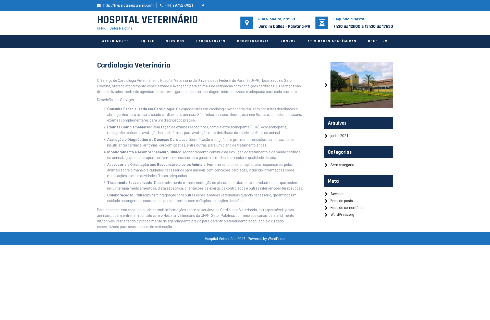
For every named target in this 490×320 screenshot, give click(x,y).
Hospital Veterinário (147, 20)
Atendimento (115, 41)
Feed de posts (341, 201)
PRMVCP (288, 41)
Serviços (175, 41)
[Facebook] (203, 5)
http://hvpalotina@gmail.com (128, 5)
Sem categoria (342, 165)
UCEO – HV (377, 41)
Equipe (147, 41)
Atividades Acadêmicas (332, 41)
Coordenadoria (253, 41)
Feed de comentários (347, 208)
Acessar (337, 194)
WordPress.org (342, 214)
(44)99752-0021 (179, 5)
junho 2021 (339, 136)
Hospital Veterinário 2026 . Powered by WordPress (245, 239)
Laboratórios (211, 41)
